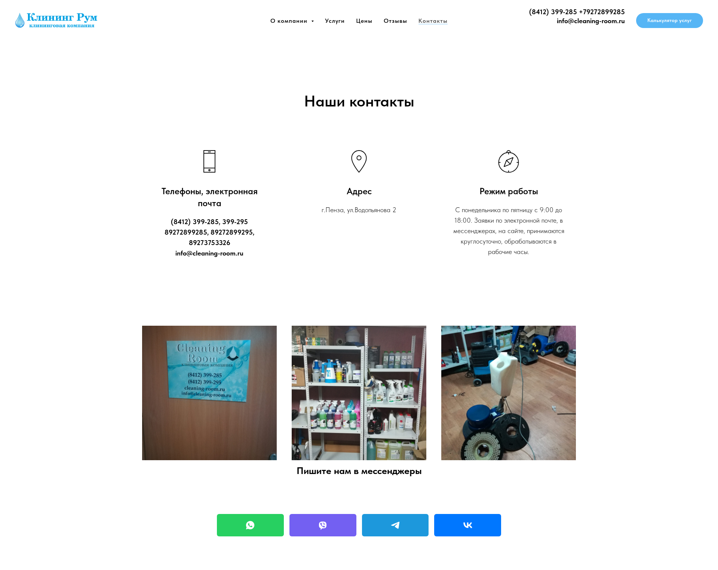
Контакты (433, 20)
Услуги (335, 20)
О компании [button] (289, 20)
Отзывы (395, 20)
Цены (364, 20)
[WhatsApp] (250, 525)
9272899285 (605, 12)
